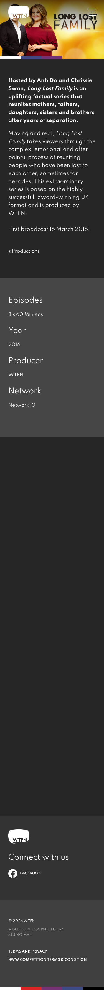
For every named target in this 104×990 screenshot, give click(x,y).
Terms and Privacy (27, 951)
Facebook (30, 873)
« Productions (24, 251)
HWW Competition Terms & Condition (47, 960)
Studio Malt (20, 935)
